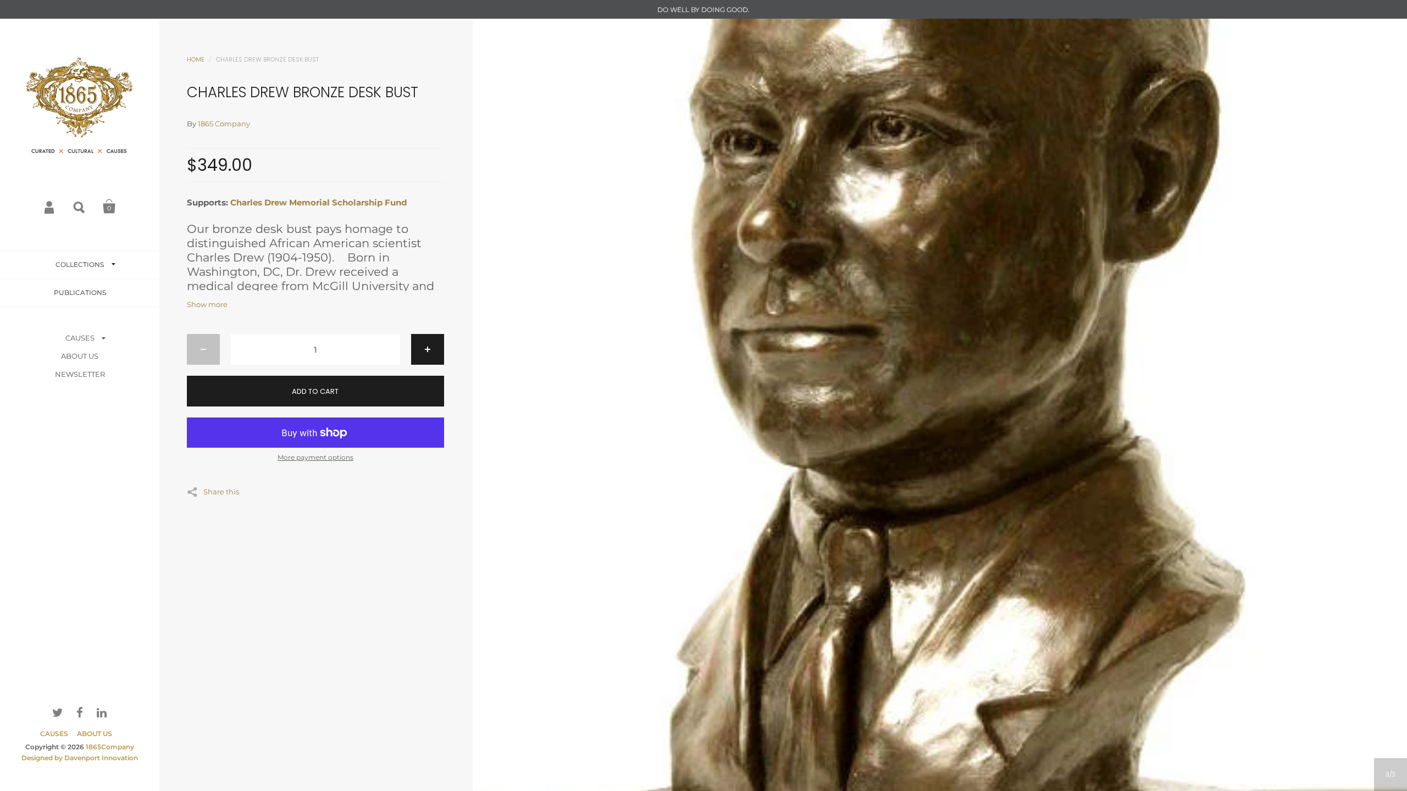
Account (50, 206)
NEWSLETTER (80, 374)
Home (195, 59)
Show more (207, 304)
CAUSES (80, 337)
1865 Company (224, 123)
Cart (109, 206)
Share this (221, 491)
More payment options (315, 457)
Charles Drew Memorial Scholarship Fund (318, 202)
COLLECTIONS (80, 264)
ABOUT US (79, 356)
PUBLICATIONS (80, 292)
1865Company (110, 747)
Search (80, 206)
